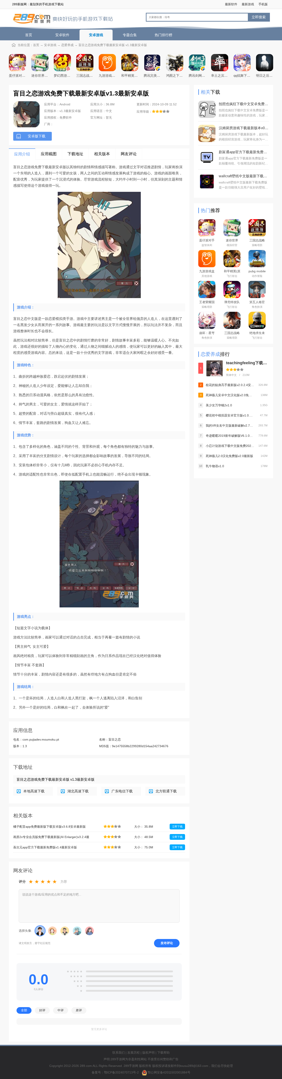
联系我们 (118, 1052)
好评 (42, 1010)
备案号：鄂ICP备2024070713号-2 (116, 1072)
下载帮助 (163, 1052)
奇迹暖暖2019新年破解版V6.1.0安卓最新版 (230, 435)
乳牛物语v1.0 (215, 466)
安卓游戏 (96, 35)
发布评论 (167, 943)
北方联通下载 (166, 791)
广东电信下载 (122, 791)
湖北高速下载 (78, 791)
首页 (28, 35)
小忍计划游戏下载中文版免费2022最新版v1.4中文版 (230, 446)
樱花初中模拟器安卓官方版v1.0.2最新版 (230, 415)
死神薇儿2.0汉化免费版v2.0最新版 (229, 456)
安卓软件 (62, 35)
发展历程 (133, 1052)
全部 (24, 1010)
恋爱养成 (67, 45)
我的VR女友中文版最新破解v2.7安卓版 (230, 425)
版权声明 (148, 1052)
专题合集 (130, 35)
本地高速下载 (34, 791)
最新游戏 (248, 4)
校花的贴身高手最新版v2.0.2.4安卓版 (230, 385)
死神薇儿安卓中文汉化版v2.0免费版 (230, 395)
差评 (79, 1010)
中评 (61, 1010)
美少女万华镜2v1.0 (219, 405)
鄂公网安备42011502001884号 (169, 1072)
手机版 (263, 4)
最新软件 (231, 4)
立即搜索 (259, 17)
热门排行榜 (163, 35)
